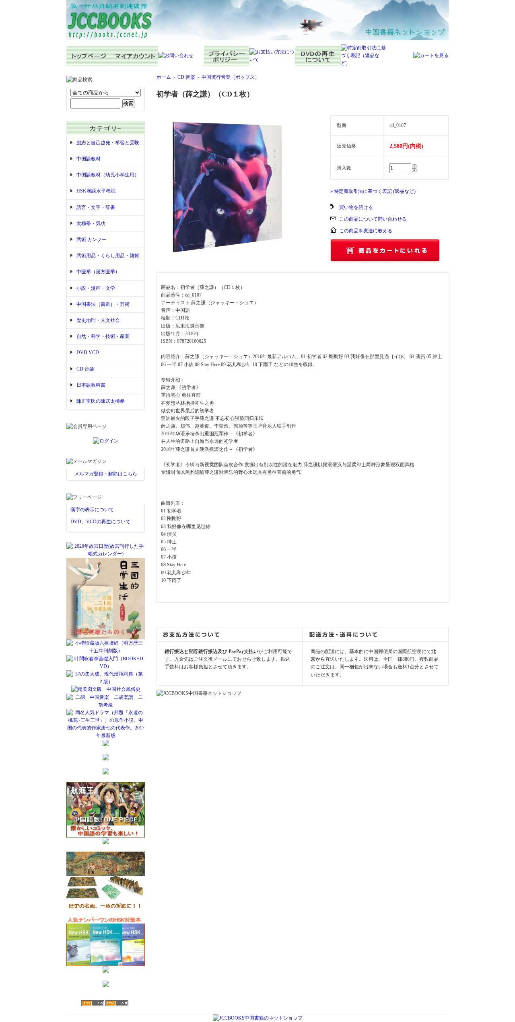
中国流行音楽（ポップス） (231, 77)
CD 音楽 (85, 369)
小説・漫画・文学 (95, 288)
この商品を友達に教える (365, 230)
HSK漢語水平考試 (95, 191)
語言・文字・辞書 (95, 207)
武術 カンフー (91, 239)
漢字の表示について (92, 509)
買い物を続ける (356, 207)
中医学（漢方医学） (98, 271)
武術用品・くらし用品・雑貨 (107, 255)
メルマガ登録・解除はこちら (105, 474)
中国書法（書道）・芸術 (103, 304)
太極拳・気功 (90, 223)
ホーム (164, 77)
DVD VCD (87, 352)
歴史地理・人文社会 (98, 320)
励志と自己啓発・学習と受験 (107, 142)
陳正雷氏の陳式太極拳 (100, 401)
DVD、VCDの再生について (100, 521)
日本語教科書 (90, 385)
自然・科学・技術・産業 (103, 336)
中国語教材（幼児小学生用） (107, 175)
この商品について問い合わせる (373, 219)
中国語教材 (88, 159)
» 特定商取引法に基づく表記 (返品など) (373, 191)
